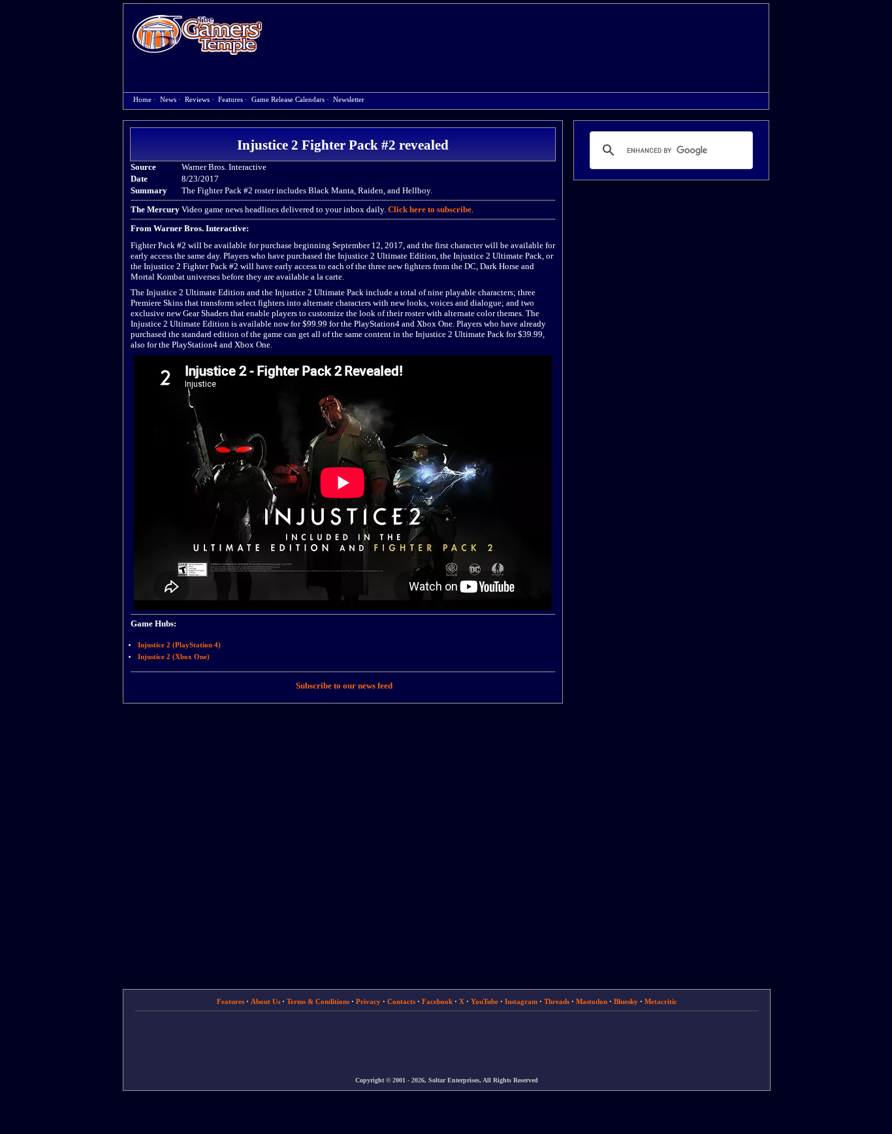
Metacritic (661, 1001)
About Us (265, 1001)
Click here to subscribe (429, 209)
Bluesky (626, 1001)
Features (230, 99)
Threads (556, 1001)
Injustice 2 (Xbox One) (174, 656)
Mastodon (591, 1001)
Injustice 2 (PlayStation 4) (179, 645)
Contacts (401, 1001)
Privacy (368, 1001)
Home (197, 34)
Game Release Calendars (288, 99)
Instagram (521, 1001)
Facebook (437, 1001)
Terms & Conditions (318, 1001)
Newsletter (348, 99)
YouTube (484, 1001)
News (168, 99)
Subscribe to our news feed (344, 685)
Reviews (197, 99)
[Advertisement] (522, 36)
